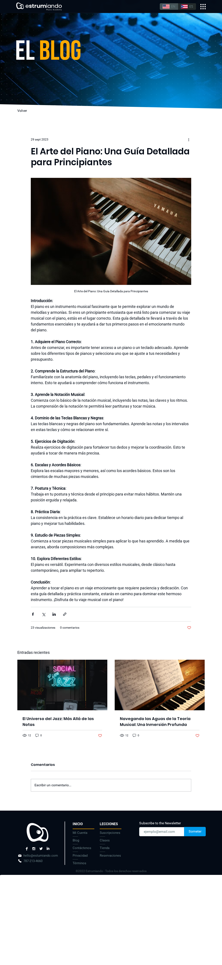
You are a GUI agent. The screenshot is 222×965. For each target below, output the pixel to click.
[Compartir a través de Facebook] (33, 614)
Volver (22, 111)
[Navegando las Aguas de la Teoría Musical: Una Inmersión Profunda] (160, 685)
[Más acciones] (188, 139)
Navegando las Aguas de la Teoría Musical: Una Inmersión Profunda (155, 721)
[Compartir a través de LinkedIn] (54, 614)
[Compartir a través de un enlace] (65, 614)
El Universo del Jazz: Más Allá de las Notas (58, 721)
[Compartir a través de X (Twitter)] (43, 614)
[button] (110, 824)
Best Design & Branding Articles (1, 874)
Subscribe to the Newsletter (160, 823)
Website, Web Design (1, 873)
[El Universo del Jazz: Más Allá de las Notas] (62, 685)
